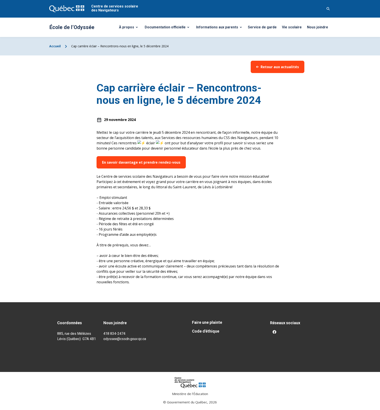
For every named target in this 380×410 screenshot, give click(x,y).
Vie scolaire (292, 27)
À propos (130, 28)
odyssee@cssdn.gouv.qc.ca (124, 339)
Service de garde (262, 27)
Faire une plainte (207, 322)
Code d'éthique (205, 331)
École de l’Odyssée (71, 27)
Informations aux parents (220, 28)
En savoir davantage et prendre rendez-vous (141, 162)
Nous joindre (317, 27)
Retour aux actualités (280, 66)
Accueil (55, 46)
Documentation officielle (168, 28)
